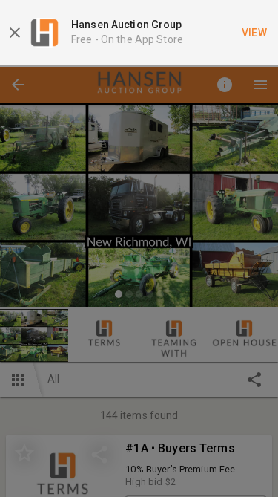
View (255, 33)
